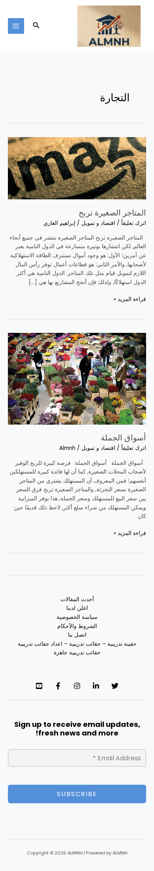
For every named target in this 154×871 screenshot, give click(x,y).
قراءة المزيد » (130, 299)
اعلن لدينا (77, 608)
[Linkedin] (96, 685)
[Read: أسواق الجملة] (77, 378)
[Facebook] (58, 685)
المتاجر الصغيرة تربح (112, 212)
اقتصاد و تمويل (98, 223)
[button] (35, 26)
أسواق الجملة (123, 437)
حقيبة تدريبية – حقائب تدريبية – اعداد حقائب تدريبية (77, 644)
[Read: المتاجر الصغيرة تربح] (77, 168)
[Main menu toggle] (16, 26)
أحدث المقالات (77, 599)
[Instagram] (77, 685)
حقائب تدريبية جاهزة (77, 652)
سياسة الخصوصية (77, 617)
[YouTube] (39, 685)
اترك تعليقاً (133, 223)
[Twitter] (114, 685)
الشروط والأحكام (77, 626)
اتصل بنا (77, 635)
